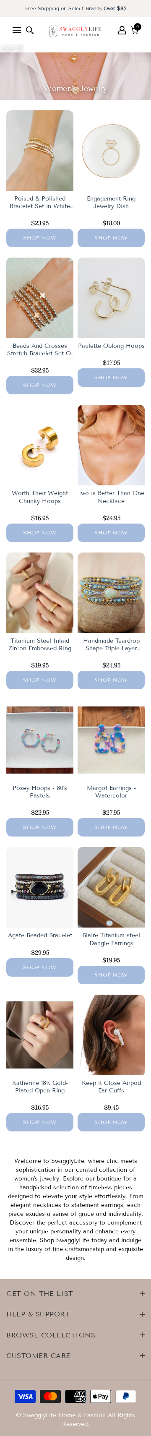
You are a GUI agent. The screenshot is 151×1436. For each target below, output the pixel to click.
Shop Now (40, 238)
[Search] (30, 30)
